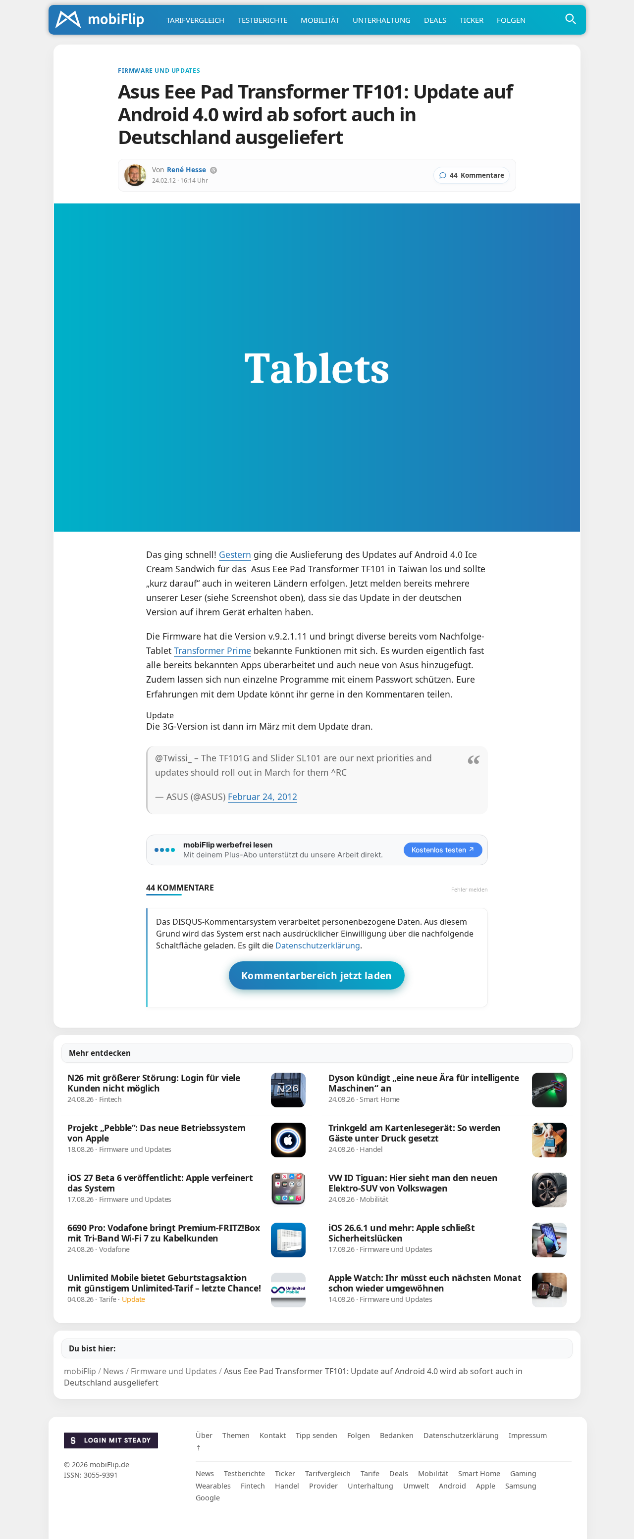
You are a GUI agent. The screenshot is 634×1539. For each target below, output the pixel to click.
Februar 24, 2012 (262, 796)
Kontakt (273, 1435)
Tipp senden (316, 1435)
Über (204, 1435)
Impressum (528, 1435)
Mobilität (320, 20)
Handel (287, 1485)
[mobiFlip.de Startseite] (103, 20)
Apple (485, 1485)
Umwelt (416, 1485)
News (205, 1473)
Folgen (511, 20)
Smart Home (479, 1473)
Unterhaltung (382, 20)
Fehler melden (469, 889)
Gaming (523, 1473)
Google (208, 1497)
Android (452, 1485)
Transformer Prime (212, 650)
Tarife (370, 1473)
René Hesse (186, 169)
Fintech (253, 1485)
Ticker (471, 20)
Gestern (235, 554)
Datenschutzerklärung (317, 945)
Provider (323, 1485)
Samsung (520, 1485)
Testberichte (262, 20)
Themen (236, 1435)
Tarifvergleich (195, 20)
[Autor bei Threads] (213, 170)
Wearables (213, 1485)
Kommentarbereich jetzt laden (316, 975)
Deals (435, 20)
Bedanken (397, 1435)
